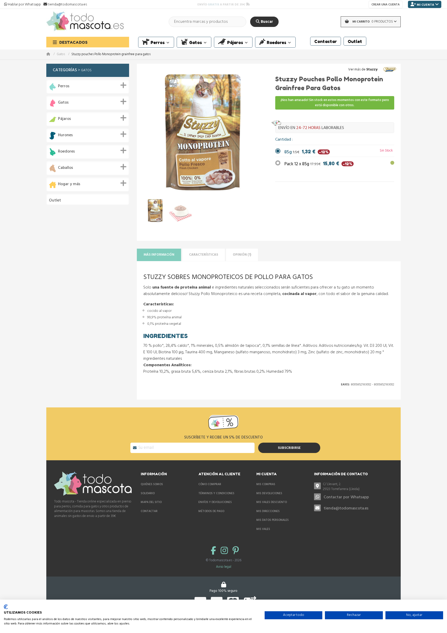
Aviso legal (223, 567)
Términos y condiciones (216, 493)
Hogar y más (69, 184)
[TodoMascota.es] (85, 21)
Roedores (66, 152)
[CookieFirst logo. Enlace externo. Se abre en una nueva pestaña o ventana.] (6, 607)
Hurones (65, 135)
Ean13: (345, 384)
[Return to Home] (51, 54)
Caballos (65, 168)
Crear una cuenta (385, 4)
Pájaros (64, 119)
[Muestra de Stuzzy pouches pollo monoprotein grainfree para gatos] (180, 210)
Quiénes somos (152, 484)
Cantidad (283, 139)
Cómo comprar (209, 484)
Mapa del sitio (151, 502)
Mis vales (263, 529)
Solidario (148, 493)
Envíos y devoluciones (215, 502)
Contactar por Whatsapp (346, 497)
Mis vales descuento (271, 502)
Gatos (61, 54)
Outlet (55, 201)
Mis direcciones (268, 511)
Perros (63, 86)
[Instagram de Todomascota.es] (225, 551)
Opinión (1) (242, 254)
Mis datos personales (272, 520)
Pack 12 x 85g (318, 164)
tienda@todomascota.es (346, 508)
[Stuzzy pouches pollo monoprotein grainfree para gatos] (155, 210)
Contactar (149, 511)
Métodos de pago (211, 511)
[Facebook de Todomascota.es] (214, 551)
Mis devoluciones (269, 493)
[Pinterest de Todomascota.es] (236, 551)
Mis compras (265, 484)
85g (306, 152)
